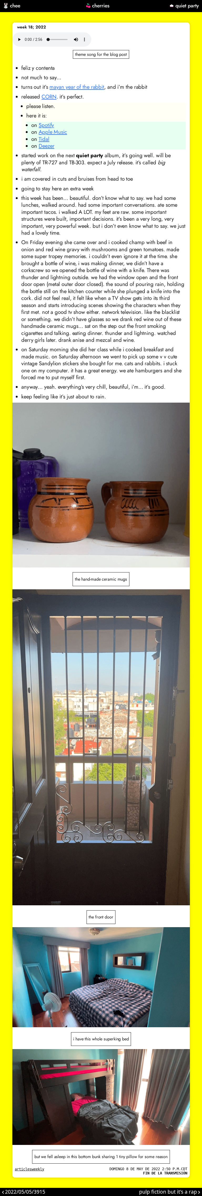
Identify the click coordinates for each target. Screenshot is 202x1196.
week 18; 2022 (31, 27)
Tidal (44, 139)
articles (23, 1169)
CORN (49, 97)
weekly (38, 1169)
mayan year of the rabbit (76, 87)
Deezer (46, 146)
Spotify (46, 125)
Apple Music (53, 132)
